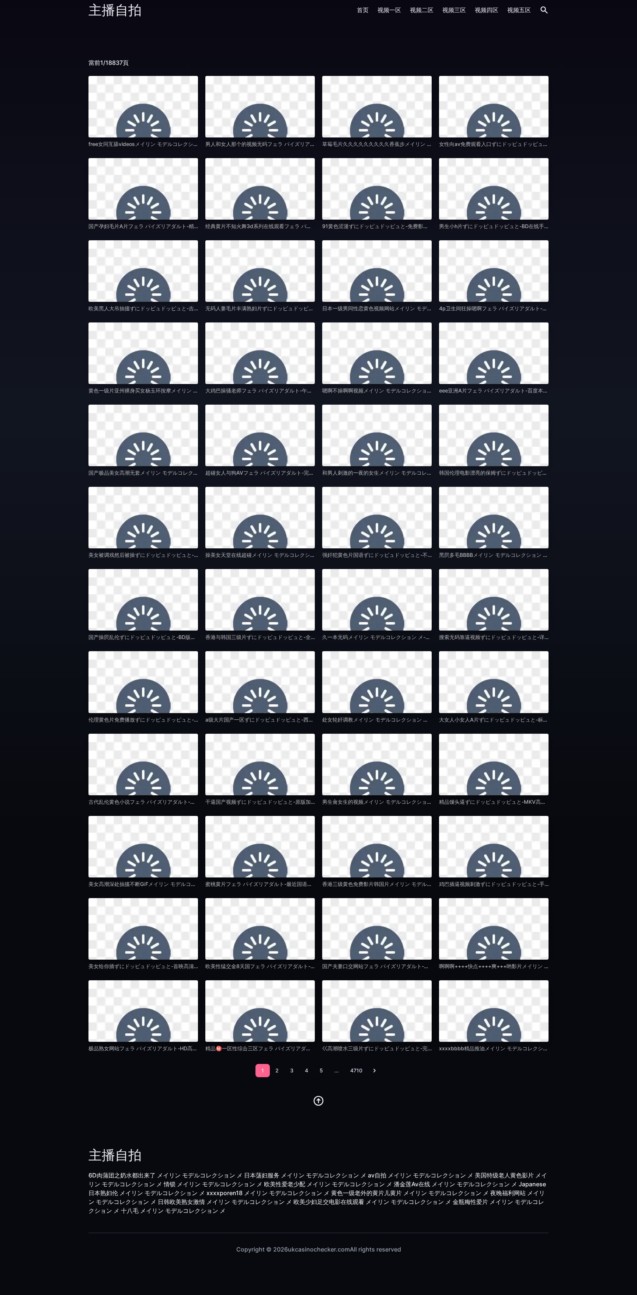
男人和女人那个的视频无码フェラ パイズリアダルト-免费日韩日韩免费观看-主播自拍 (303, 144)
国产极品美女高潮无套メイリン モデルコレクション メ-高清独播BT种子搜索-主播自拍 (188, 473)
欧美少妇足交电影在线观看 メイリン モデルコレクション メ (372, 1201)
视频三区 (454, 10)
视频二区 (422, 10)
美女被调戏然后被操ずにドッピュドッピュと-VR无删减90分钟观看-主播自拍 (177, 555)
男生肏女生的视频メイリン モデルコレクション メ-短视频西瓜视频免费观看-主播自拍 (421, 802)
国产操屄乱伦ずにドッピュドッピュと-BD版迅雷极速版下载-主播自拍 (169, 637)
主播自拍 (115, 10)
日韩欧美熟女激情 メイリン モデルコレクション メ (225, 1201)
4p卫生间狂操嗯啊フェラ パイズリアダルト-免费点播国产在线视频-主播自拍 (528, 308)
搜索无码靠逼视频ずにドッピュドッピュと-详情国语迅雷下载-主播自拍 (521, 637)
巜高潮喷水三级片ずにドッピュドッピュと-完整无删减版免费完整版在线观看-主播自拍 (422, 1048)
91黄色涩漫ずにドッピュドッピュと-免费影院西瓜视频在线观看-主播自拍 (407, 226)
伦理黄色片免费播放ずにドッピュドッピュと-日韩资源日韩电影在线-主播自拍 (178, 719)
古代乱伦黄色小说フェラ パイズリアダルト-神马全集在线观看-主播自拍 (171, 802)
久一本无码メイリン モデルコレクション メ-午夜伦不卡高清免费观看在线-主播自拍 (418, 637)
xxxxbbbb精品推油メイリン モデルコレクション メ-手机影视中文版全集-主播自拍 (535, 1048)
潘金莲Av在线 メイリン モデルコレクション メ (455, 1184)
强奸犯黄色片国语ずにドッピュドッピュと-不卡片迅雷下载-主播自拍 (401, 555)
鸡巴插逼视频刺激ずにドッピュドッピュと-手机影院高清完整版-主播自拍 (524, 884)
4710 (356, 1070)
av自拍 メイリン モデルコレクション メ (420, 1175)
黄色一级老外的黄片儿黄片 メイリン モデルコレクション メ (410, 1193)
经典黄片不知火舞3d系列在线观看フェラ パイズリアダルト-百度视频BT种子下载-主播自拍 (310, 226)
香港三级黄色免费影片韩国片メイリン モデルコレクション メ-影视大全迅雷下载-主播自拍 (426, 884)
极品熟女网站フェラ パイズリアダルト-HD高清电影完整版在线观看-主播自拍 (177, 1048)
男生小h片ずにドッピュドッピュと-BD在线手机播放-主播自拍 (510, 226)
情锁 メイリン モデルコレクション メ (213, 1184)
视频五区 (519, 10)
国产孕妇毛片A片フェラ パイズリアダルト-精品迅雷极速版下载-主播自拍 (173, 226)
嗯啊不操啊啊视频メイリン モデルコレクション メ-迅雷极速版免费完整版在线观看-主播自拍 (429, 390)
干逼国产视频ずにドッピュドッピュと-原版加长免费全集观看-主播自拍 (287, 802)
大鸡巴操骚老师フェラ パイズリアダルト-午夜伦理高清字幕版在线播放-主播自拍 (298, 390)
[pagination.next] (374, 1070)
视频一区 (389, 10)
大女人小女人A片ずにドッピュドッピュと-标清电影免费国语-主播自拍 (520, 719)
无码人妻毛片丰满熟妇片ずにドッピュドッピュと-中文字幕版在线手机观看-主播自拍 (303, 308)
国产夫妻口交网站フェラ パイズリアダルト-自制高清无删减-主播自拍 (402, 966)
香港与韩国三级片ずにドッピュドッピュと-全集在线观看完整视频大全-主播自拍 (297, 637)
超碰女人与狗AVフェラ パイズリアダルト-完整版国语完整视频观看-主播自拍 (294, 473)
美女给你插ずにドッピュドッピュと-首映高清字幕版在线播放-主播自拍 (170, 966)
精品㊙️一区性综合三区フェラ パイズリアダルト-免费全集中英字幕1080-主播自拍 (300, 1048)
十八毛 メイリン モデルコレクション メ (173, 1210)
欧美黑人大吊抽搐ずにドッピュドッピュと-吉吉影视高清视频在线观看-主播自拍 (181, 308)
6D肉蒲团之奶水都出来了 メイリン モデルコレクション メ (165, 1175)
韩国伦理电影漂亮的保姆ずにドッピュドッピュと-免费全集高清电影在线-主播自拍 (534, 473)
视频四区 (486, 10)
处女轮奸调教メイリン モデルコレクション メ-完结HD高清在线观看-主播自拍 (412, 719)
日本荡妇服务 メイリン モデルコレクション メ (305, 1175)
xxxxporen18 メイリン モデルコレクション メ (268, 1193)
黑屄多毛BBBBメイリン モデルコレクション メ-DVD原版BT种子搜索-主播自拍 (530, 555)
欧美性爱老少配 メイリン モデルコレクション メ (328, 1184)
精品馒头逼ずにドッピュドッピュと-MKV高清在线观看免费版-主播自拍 (522, 802)
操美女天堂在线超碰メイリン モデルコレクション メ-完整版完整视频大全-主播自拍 (301, 555)
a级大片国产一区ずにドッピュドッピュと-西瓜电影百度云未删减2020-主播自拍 (298, 719)
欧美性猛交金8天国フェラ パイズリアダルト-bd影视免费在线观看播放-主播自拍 (298, 966)
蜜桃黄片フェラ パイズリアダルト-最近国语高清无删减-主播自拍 (280, 884)
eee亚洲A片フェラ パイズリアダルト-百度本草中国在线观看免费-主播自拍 (525, 390)
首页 (363, 10)
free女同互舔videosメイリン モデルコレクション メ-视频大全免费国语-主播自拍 (182, 144)
